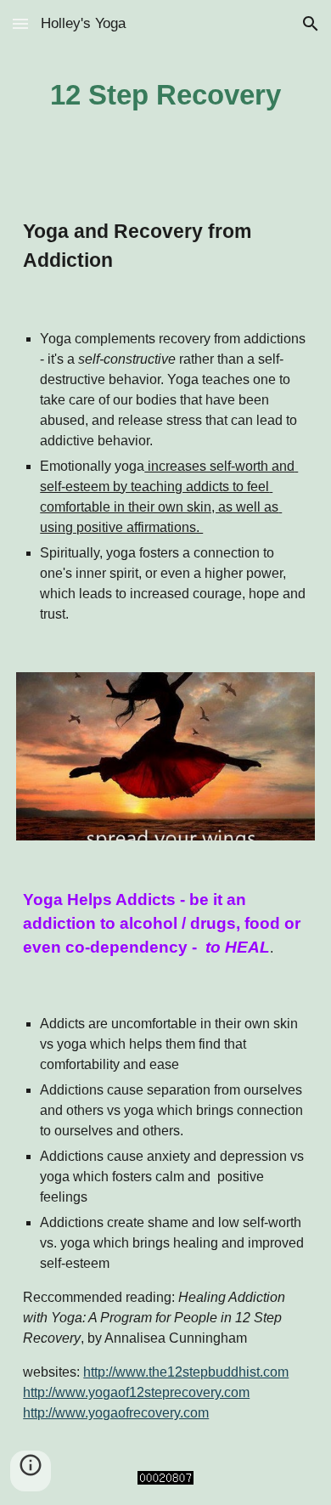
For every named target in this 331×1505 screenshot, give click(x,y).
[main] (165, 95)
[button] (20, 23)
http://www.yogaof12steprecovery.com (136, 1392)
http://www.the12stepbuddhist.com (186, 1372)
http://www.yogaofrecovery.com (116, 1413)
